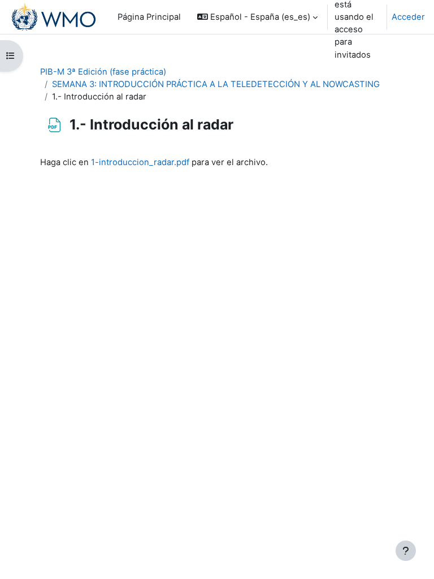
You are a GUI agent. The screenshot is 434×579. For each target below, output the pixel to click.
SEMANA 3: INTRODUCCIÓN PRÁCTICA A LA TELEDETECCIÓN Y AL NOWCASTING (216, 84)
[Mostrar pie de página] (406, 551)
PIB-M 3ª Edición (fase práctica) (103, 72)
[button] (257, 17)
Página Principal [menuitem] (149, 17)
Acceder (408, 17)
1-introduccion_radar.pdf (140, 162)
